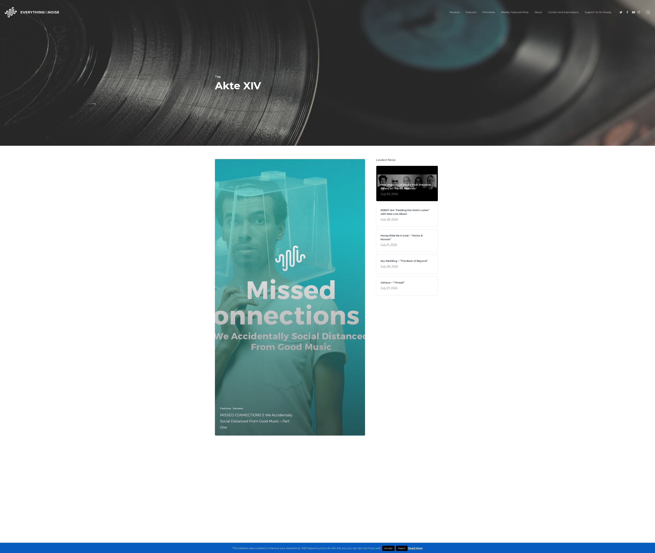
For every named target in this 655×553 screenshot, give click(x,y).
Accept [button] (388, 548)
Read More (415, 548)
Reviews (238, 408)
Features (225, 408)
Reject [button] (401, 548)
